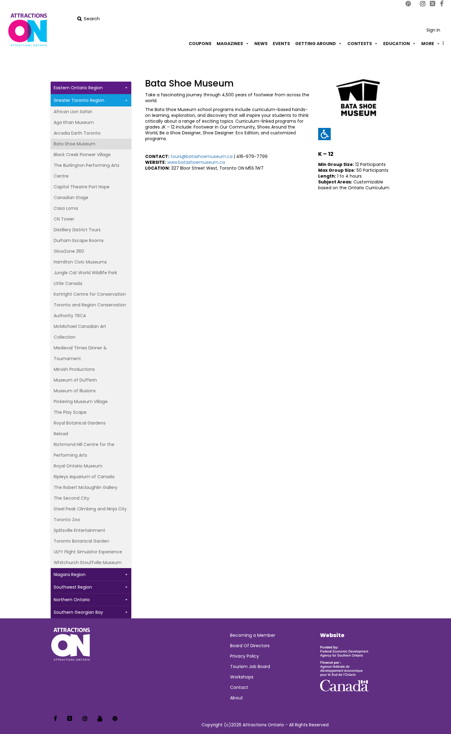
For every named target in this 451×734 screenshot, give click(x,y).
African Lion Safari (73, 112)
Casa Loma (66, 208)
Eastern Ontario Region (78, 88)
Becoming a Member (252, 635)
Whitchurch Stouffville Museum (87, 562)
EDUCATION (396, 43)
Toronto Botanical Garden (81, 541)
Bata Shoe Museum (74, 144)
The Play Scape (70, 412)
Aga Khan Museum (74, 122)
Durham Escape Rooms (79, 240)
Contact (239, 687)
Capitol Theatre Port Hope (82, 187)
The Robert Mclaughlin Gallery (86, 487)
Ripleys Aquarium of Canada (84, 477)
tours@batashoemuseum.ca (202, 156)
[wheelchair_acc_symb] (324, 134)
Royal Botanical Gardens (80, 423)
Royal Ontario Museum (78, 466)
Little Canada (68, 283)
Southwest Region (73, 587)
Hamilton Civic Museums (80, 262)
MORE (427, 43)
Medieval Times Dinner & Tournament (80, 353)
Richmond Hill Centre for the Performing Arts (84, 449)
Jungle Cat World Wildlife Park (85, 273)
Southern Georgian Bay (78, 612)
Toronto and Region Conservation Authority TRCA (90, 310)
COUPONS (200, 43)
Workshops (241, 677)
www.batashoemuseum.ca (196, 162)
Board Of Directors (250, 646)
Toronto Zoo (67, 520)
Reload (61, 434)
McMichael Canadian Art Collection (80, 331)
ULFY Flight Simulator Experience (88, 552)
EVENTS (281, 43)
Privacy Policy (244, 656)
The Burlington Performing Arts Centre (86, 170)
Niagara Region (70, 574)
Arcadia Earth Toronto (77, 133)
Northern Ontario (72, 600)
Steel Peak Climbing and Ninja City (90, 509)
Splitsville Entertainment (79, 530)
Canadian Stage (71, 197)
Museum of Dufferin (75, 380)
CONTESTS (359, 43)
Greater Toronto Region (79, 100)
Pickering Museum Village (81, 401)
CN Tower (64, 219)
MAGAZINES (230, 43)
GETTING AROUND (315, 43)
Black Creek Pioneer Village (82, 155)
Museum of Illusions (75, 391)
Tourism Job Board (250, 666)
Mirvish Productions (74, 369)
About (236, 698)
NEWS (261, 43)
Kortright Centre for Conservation (90, 294)
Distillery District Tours (77, 230)
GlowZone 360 (69, 251)
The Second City (71, 498)
